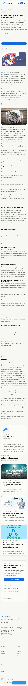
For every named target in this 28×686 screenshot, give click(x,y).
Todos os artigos (8, 595)
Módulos (19, 618)
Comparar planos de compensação (12, 591)
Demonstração (4, 669)
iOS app (3, 638)
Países (5, 682)
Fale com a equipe (8, 598)
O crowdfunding (5, 72)
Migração (19, 657)
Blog (2, 664)
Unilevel (3, 653)
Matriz (2, 651)
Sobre (18, 649)
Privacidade (9, 682)
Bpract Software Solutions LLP (7, 679)
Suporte (19, 653)
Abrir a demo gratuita (14, 43)
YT (7, 642)
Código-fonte (20, 625)
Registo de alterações (19, 628)
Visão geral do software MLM (11, 588)
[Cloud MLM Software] (7, 3)
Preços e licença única (9, 585)
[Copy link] (13, 48)
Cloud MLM (3, 9)
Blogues (10, 9)
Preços (18, 620)
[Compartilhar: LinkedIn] (6, 48)
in (2, 642)
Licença (19, 623)
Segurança (19, 655)
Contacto (19, 651)
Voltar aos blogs (21, 48)
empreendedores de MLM (8, 389)
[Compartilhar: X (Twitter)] (2, 48)
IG (13, 642)
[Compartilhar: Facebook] (9, 48)
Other (3, 12)
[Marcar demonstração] (21, 3)
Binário (2, 649)
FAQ (2, 667)
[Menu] (25, 3)
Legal (2, 671)
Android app (10, 638)
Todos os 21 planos (5, 655)
